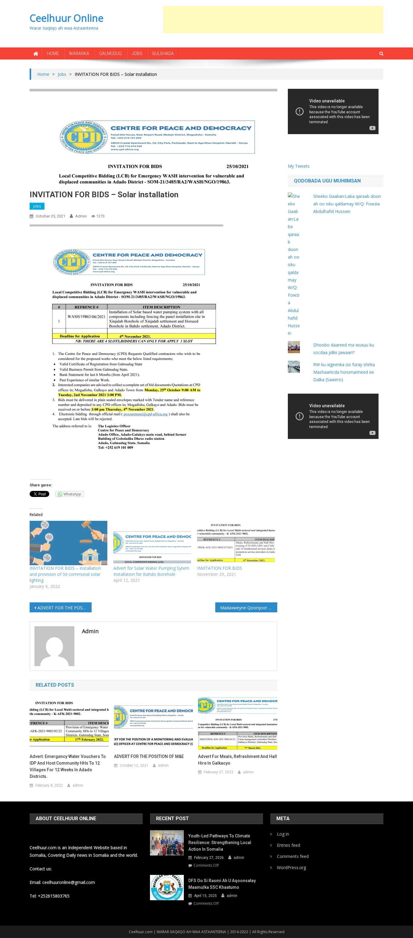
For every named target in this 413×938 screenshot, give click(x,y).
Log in (283, 834)
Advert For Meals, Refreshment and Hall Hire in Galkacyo (237, 760)
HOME (53, 53)
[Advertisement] (273, 19)
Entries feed (288, 845)
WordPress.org (291, 867)
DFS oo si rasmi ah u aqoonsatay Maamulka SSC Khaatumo (222, 884)
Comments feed (293, 856)
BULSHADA (163, 53)
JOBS (137, 53)
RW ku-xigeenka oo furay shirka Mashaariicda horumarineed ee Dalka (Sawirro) (344, 372)
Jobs (37, 206)
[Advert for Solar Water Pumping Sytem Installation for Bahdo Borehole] (152, 543)
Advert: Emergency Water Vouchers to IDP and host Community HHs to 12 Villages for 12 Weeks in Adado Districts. (68, 766)
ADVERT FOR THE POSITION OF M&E (64, 608)
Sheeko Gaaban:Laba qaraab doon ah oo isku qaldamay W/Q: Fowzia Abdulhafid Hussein (347, 203)
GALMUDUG (110, 53)
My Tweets (299, 166)
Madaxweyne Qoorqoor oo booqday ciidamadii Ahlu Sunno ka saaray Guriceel (248, 608)
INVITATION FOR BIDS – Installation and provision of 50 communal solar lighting (65, 574)
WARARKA (79, 53)
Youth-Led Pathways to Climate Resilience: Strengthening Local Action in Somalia (219, 842)
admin (81, 216)
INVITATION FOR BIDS (219, 568)
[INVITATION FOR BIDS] (236, 543)
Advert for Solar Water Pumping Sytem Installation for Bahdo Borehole (151, 571)
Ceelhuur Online (66, 17)
